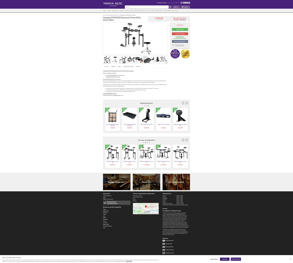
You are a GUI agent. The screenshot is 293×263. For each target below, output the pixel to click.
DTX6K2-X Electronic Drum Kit (163, 162)
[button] (176, 7)
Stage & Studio (159, 10)
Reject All (224, 259)
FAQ (173, 2)
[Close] (290, 259)
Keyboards (121, 10)
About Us (170, 2)
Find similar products (179, 41)
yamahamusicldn (168, 243)
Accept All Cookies (236, 259)
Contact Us (177, 2)
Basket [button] (186, 7)
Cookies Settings (214, 259)
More (176, 10)
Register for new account (108, 199)
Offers (104, 10)
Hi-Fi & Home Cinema (169, 10)
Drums (146, 10)
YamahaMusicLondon (169, 249)
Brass (131, 10)
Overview (106, 66)
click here (183, 20)
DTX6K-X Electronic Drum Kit (180, 162)
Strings (135, 10)
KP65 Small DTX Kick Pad (146, 124)
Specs (119, 66)
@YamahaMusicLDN (169, 246)
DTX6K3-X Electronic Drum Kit (146, 162)
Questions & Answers (128, 66)
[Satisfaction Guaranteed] (185, 53)
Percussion (152, 10)
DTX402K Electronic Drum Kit (129, 162)
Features (113, 66)
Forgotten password (107, 195)
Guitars (127, 10)
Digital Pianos (115, 10)
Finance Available (180, 33)
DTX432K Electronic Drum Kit (112, 162)
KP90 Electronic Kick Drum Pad (180, 125)
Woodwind (141, 10)
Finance (138, 66)
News (104, 227)
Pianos (108, 10)
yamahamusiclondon (169, 240)
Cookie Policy (129, 261)
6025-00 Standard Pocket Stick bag (113, 125)
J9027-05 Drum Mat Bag (163, 124)
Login (104, 197)
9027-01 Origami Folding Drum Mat (130, 125)
